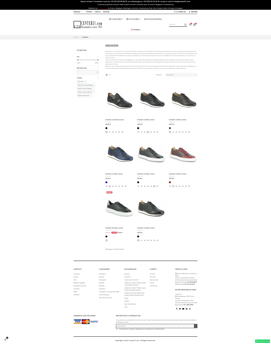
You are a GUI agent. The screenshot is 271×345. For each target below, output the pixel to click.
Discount (153, 277)
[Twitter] (180, 308)
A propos (89, 12)
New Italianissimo (130, 304)
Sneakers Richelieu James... (114, 228)
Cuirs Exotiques (104, 295)
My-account (154, 280)
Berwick (127, 274)
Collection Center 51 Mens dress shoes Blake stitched (135, 284)
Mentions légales (79, 283)
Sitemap (76, 295)
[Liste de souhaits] (130, 86)
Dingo (126, 298)
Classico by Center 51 (131, 280)
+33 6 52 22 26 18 (189, 284)
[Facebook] (176, 308)
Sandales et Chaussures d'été (109, 292)
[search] (185, 24)
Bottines (101, 286)
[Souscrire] (195, 326)
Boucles (101, 283)
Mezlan (126, 301)
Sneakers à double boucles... (115, 120)
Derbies (101, 277)
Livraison (77, 289)
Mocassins (102, 280)
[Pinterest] (186, 308)
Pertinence (181, 75)
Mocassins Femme (105, 297)
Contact (98, 12)
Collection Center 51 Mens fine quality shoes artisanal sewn (134, 294)
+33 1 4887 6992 (188, 305)
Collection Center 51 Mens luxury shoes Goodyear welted (135, 289)
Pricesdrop (153, 286)
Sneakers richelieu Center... (146, 120)
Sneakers (108, 122)
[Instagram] (190, 308)
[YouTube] (183, 308)
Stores (76, 277)
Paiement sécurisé (80, 286)
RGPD (75, 292)
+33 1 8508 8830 (191, 282)
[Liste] (110, 75)
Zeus (126, 307)
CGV (75, 280)
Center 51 (127, 277)
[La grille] (106, 75)
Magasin (106, 12)
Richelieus (102, 274)
